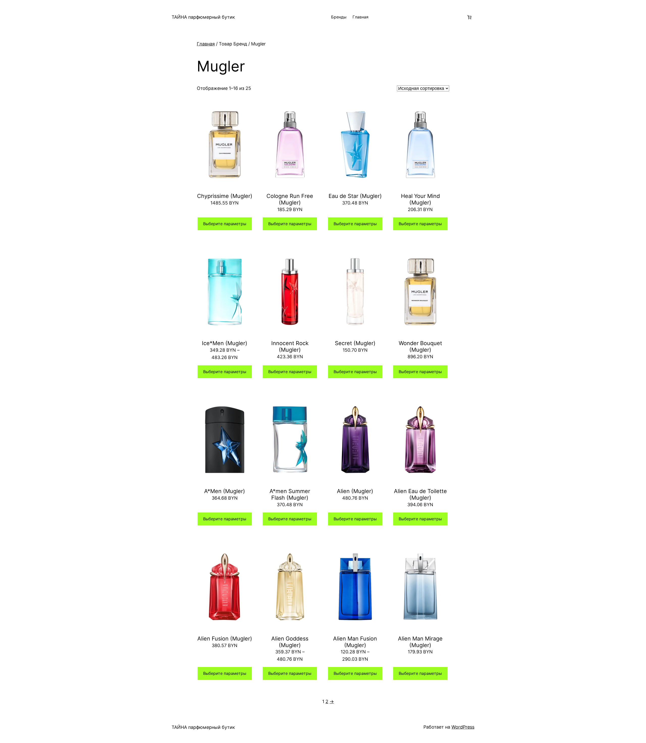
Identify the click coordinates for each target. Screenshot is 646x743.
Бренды (338, 16)
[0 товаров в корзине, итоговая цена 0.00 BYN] (469, 17)
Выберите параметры (224, 223)
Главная (360, 16)
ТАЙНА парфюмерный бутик (203, 17)
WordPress (462, 727)
